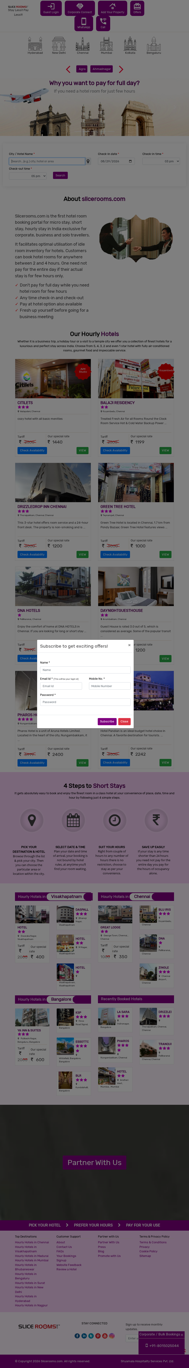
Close (124, 721)
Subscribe (107, 721)
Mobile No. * (97, 678)
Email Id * (59, 678)
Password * (48, 695)
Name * (45, 662)
